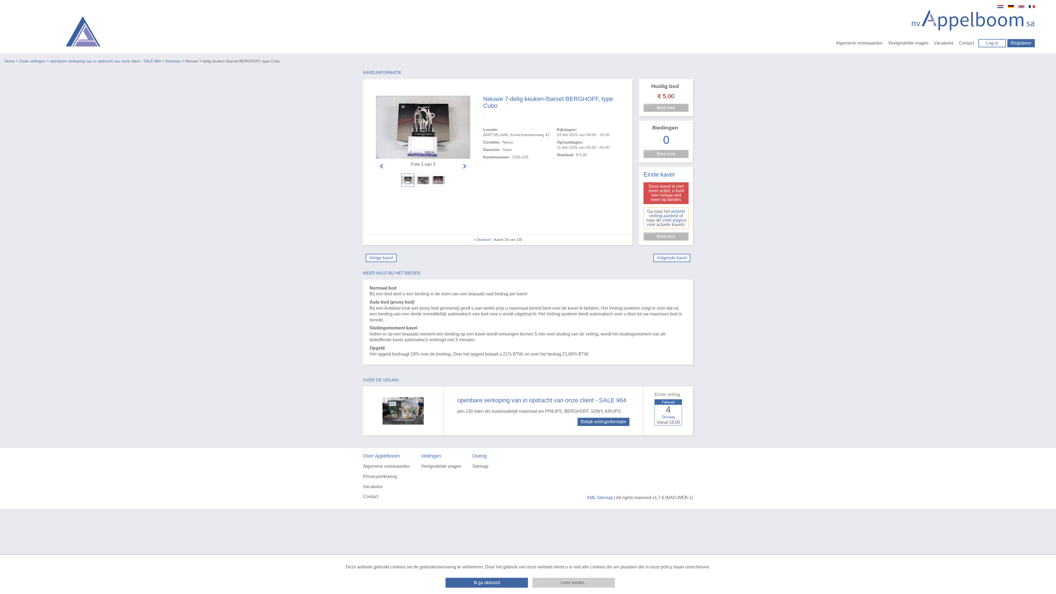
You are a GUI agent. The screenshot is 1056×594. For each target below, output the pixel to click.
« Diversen (482, 240)
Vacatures (943, 43)
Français (1032, 6)
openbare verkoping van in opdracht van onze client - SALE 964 (105, 61)
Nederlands (1000, 6)
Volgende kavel (672, 257)
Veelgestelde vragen (908, 43)
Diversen (173, 61)
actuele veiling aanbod (667, 213)
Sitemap (480, 466)
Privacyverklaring (380, 476)
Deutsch (1011, 6)
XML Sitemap (600, 497)
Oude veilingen (32, 61)
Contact (966, 43)
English (1021, 6)
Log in (992, 43)
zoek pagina (674, 220)
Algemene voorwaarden (859, 43)
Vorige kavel (381, 257)
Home (9, 61)
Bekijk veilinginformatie (603, 421)
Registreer (1021, 43)
